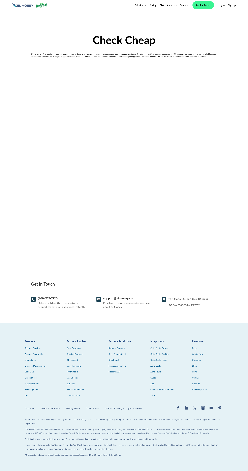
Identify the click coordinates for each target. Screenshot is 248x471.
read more (26, 230)
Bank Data (29, 372)
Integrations (30, 360)
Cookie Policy (92, 408)
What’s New (197, 354)
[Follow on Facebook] (178, 408)
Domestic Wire (73, 395)
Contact (195, 378)
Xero (152, 395)
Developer (197, 360)
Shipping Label (31, 389)
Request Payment (116, 348)
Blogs (194, 348)
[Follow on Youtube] (211, 408)
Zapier (153, 384)
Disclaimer (30, 408)
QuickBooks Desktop (159, 354)
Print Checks (72, 372)
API (26, 395)
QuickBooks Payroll (159, 360)
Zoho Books (155, 366)
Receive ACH (114, 372)
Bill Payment (72, 360)
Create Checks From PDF (162, 389)
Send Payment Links (117, 354)
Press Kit (196, 384)
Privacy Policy (73, 408)
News (194, 372)
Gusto (153, 378)
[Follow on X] (194, 408)
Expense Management (35, 366)
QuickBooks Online (159, 348)
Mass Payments (74, 366)
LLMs (194, 366)
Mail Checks (72, 378)
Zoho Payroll (156, 372)
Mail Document (31, 384)
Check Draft (113, 360)
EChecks (71, 384)
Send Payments (74, 348)
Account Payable (32, 348)
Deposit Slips (31, 378)
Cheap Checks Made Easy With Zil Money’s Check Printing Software (64, 213)
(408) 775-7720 (48, 298)
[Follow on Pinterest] (219, 408)
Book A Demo (203, 5)
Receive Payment (75, 354)
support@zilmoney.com (119, 298)
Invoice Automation (75, 389)
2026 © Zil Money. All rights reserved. (123, 408)
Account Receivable (34, 354)
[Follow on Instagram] (203, 408)
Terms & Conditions (50, 408)
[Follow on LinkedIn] (186, 408)
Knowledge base (199, 389)
